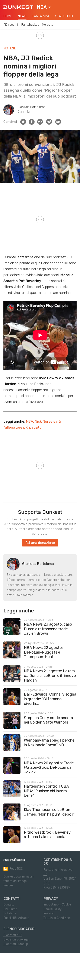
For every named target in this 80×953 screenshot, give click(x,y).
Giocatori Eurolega (16, 939)
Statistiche (64, 16)
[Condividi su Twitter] (23, 122)
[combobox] (44, 7)
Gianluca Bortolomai (31, 107)
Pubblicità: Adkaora (16, 918)
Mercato (47, 25)
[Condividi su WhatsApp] (40, 122)
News (22, 16)
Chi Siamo (10, 909)
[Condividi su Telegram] (49, 121)
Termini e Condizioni (57, 918)
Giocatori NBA (12, 935)
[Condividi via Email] (58, 122)
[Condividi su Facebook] (32, 122)
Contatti (8, 904)
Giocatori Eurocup (15, 944)
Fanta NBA (40, 16)
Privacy (49, 913)
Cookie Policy (52, 909)
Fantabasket (30, 25)
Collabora (9, 913)
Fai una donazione (40, 543)
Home (7, 16)
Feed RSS (16, 869)
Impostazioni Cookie (57, 904)
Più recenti (10, 25)
